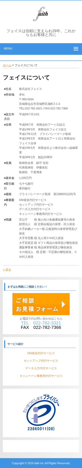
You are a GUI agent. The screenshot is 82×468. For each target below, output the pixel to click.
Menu (8, 48)
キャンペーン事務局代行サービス (41, 375)
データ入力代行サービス (41, 368)
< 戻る (7, 269)
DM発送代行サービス (41, 353)
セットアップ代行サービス (41, 360)
